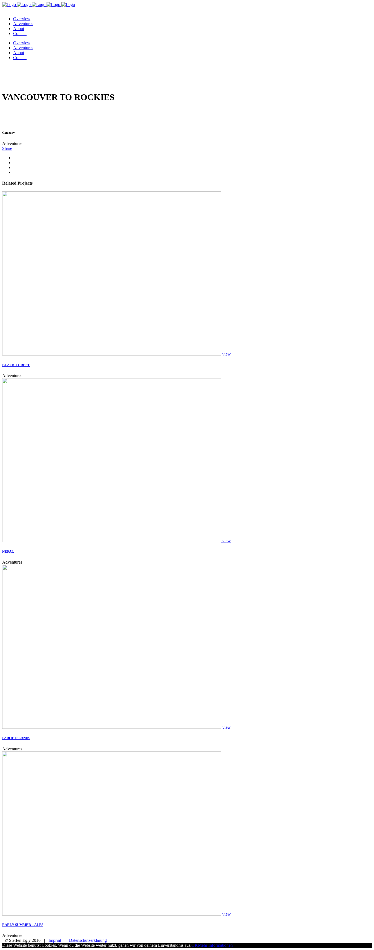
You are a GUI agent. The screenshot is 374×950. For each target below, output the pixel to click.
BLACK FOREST (16, 365)
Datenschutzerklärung (88, 940)
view (226, 354)
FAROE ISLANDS (16, 738)
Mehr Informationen (215, 945)
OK (194, 945)
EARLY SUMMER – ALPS (22, 925)
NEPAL (8, 551)
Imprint (54, 940)
